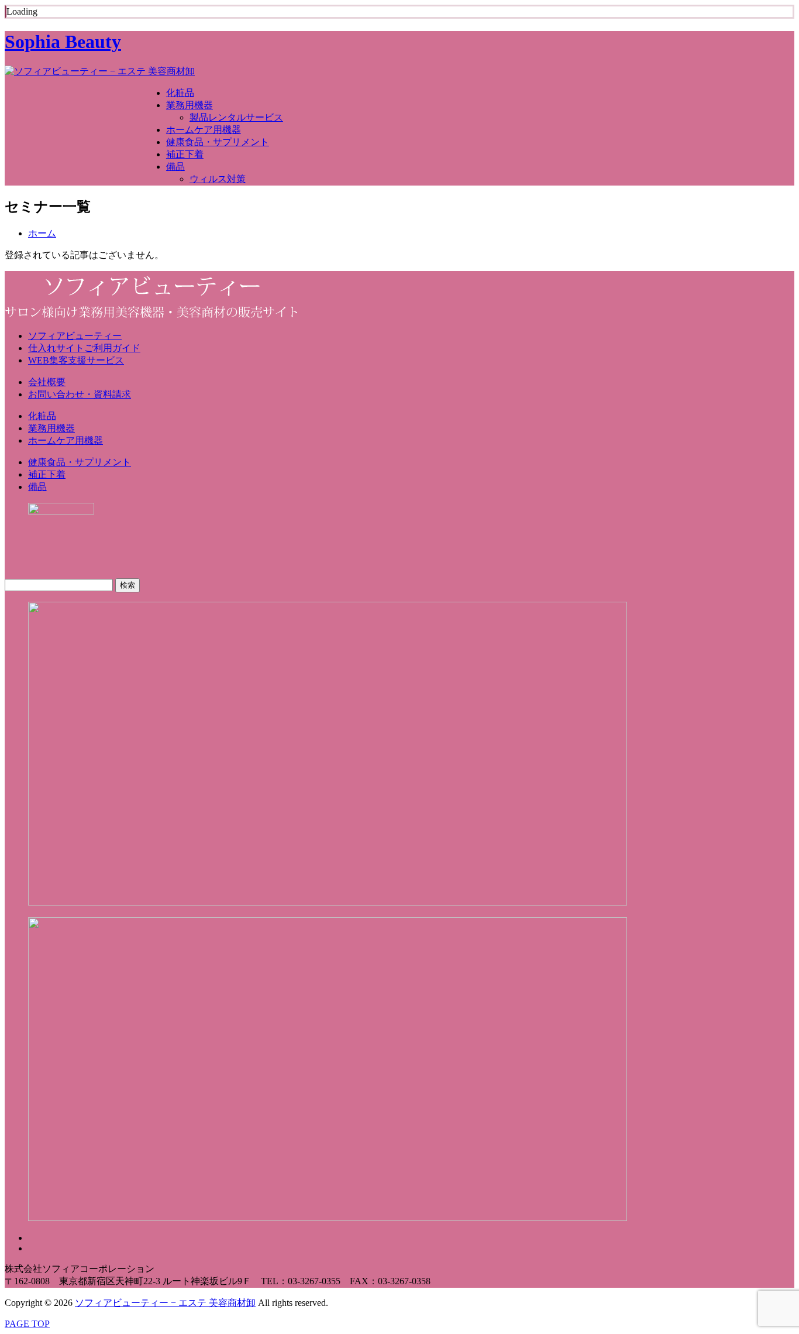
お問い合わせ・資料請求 (79, 394)
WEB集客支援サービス (76, 360)
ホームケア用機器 (203, 130)
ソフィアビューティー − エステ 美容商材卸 (165, 1303)
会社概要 (47, 382)
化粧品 (180, 93)
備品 (175, 167)
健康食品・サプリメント (217, 142)
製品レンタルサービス (236, 117)
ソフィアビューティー (75, 336)
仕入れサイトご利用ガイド (84, 348)
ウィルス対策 (218, 179)
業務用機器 (189, 105)
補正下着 (185, 154)
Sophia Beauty (63, 41)
